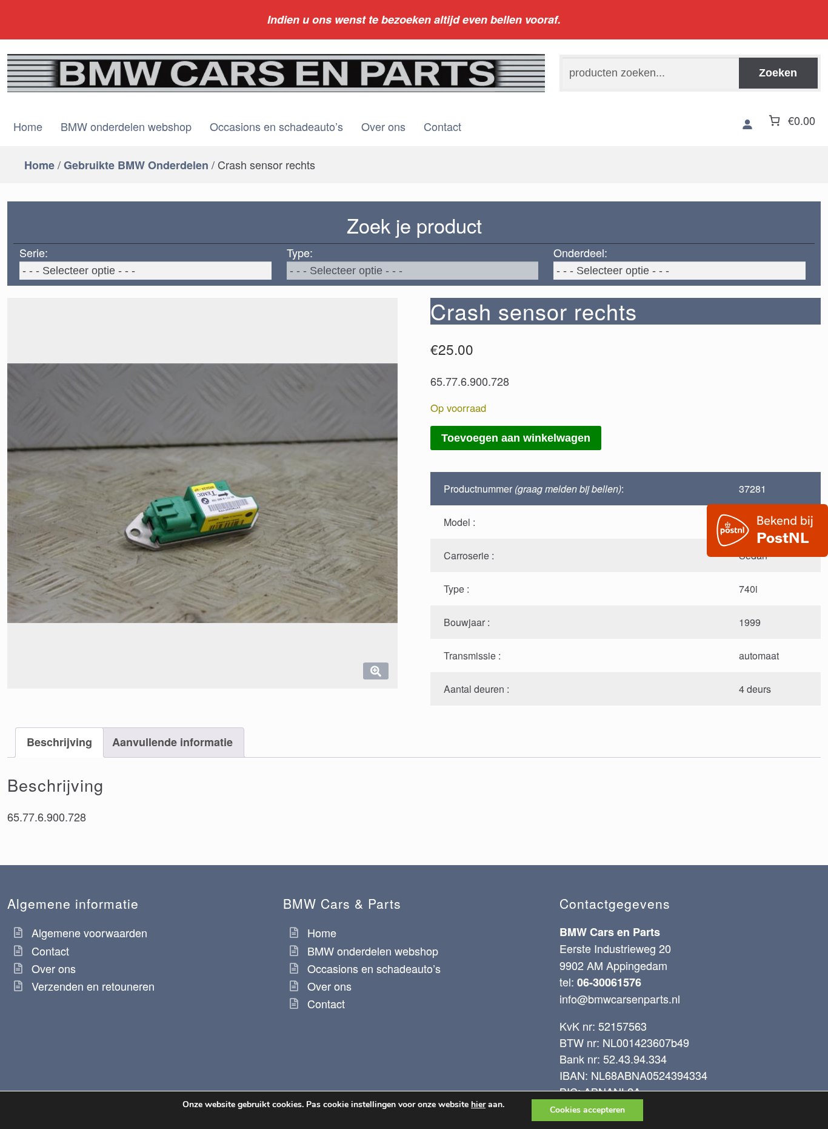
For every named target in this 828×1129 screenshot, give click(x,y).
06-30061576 (609, 982)
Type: (300, 252)
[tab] (59, 742)
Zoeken (778, 73)
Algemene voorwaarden (89, 932)
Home (27, 126)
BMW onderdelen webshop (126, 126)
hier (478, 1104)
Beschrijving (59, 742)
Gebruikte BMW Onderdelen (136, 165)
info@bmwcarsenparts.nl (619, 998)
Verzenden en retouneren (93, 986)
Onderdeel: (580, 252)
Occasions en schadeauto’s (276, 126)
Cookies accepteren (587, 1110)
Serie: (33, 252)
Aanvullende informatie (172, 742)
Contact (442, 126)
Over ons (383, 126)
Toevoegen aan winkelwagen (515, 438)
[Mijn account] (747, 124)
